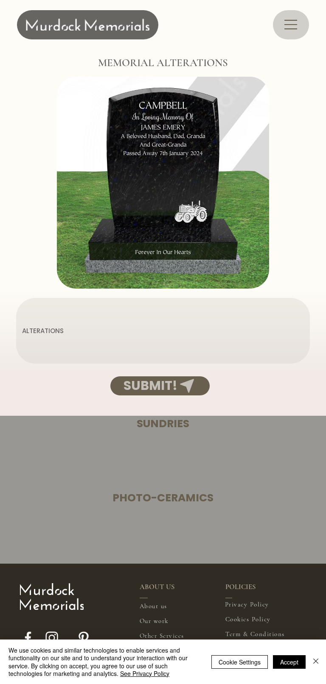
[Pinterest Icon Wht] (83, 637)
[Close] (316, 661)
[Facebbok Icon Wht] (28, 637)
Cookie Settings (240, 662)
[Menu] (291, 24)
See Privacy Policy (144, 673)
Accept (289, 662)
